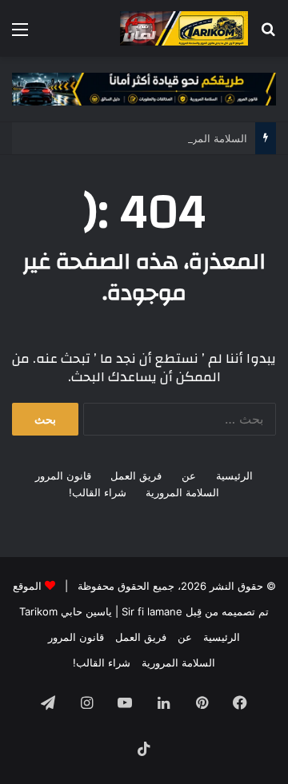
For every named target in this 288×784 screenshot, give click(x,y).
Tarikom (38, 611)
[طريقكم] (184, 28)
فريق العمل (136, 475)
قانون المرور (63, 475)
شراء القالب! (97, 492)
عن (189, 475)
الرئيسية (234, 475)
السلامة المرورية (182, 492)
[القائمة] (20, 35)
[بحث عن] (268, 35)
